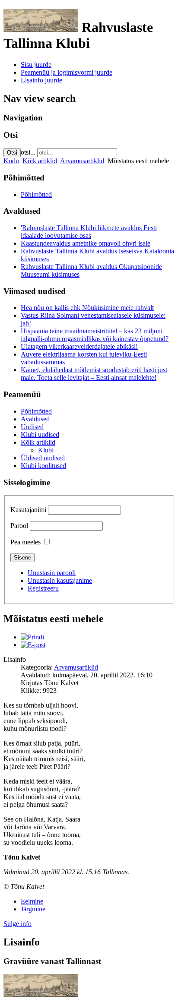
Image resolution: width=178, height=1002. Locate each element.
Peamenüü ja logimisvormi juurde (66, 72)
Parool (19, 525)
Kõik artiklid (39, 160)
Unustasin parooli (52, 572)
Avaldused (35, 419)
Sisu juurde (36, 64)
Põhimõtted (36, 194)
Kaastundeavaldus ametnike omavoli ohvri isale (85, 243)
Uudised (32, 426)
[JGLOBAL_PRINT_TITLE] (32, 637)
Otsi (12, 152)
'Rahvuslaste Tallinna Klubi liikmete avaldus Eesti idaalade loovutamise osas (89, 231)
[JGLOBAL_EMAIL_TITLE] (33, 644)
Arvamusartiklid (82, 160)
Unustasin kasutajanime (60, 580)
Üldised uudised (43, 457)
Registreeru (43, 588)
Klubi (46, 450)
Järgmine (33, 909)
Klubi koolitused (43, 465)
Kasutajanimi (28, 509)
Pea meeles (25, 542)
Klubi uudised (40, 434)
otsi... (28, 152)
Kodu (11, 160)
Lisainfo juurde (41, 80)
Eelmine (32, 901)
